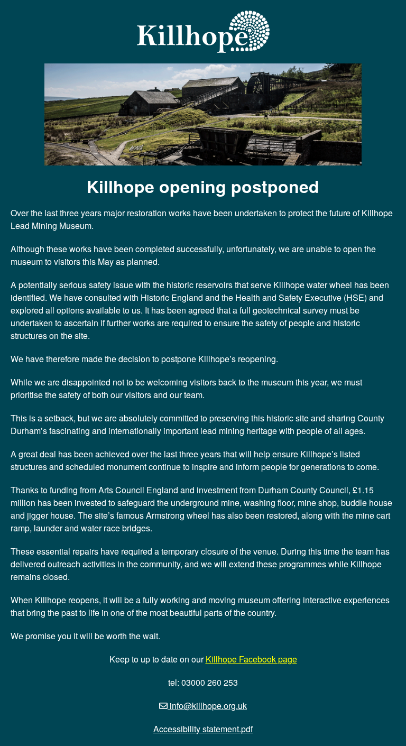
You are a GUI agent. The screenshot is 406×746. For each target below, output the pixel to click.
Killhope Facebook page (251, 659)
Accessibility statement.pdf (203, 729)
